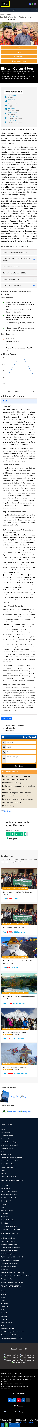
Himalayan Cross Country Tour (11, 1338)
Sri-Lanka (4, 1303)
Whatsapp (20, 57)
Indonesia (4, 1319)
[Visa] (11, 1412)
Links (3, 1170)
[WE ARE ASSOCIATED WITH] (11, 1355)
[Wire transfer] (26, 1412)
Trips (3, 1151)
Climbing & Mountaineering (10, 1247)
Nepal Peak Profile (7, 1220)
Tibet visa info (9, 789)
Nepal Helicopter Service (9, 1251)
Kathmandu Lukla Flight (9, 1226)
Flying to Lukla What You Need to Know (18, 799)
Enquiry (19, 52)
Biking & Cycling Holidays (10, 1260)
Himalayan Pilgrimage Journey (11, 1158)
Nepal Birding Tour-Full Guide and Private (17, 893)
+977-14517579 (18, 1384)
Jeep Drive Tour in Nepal (9, 1145)
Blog (2, 1207)
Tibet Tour (4, 1269)
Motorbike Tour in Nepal (9, 1263)
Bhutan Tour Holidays (8, 1266)
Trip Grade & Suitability (12, 783)
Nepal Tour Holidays (8, 1241)
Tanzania (4, 1316)
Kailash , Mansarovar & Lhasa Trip (12, 1273)
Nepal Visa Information (9, 1195)
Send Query (19, 766)
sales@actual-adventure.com (12, 1386)
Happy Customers (7, 1210)
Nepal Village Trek (7, 1164)
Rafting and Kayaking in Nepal (12, 1257)
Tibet (3, 1297)
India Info (4, 1213)
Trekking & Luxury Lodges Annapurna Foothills (19, 998)
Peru (2, 1325)
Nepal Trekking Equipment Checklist (17, 793)
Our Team (4, 1185)
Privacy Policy (9, 806)
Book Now (19, 48)
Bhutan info (5, 1204)
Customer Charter (7, 1136)
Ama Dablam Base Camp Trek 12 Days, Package (17, 962)
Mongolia (4, 1313)
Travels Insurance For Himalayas (15, 779)
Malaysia (4, 1310)
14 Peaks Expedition (8, 1329)
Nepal (8, 15)
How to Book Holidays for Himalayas (17, 776)
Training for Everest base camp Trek (17, 796)
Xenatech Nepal (26, 1422)
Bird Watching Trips (8, 1254)
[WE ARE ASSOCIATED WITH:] (11, 1357)
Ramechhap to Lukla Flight (10, 1229)
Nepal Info (4, 1217)
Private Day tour (7, 1279)
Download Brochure (7, 1148)
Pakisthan (4, 1307)
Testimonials (5, 1188)
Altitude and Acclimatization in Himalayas (19, 786)
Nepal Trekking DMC (8, 1167)
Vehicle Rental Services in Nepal (12, 1282)
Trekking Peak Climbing (9, 1244)
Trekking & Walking (8, 1238)
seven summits (6, 1322)
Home (2, 15)
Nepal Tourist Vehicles (8, 1176)
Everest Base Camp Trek (9, 1161)
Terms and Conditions (8, 1139)
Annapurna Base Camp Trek (18, 1032)
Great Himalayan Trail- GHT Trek (12, 1332)
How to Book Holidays (9, 1142)
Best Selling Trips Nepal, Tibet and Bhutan (16, 17)
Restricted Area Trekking (9, 1335)
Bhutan (3, 1294)
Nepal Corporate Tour (16, 928)
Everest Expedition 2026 (17, 1067)
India (3, 1300)
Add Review (6, 719)
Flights (3, 1173)
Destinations (5, 1132)
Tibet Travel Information (9, 1198)
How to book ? (14, 1425)
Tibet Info (4, 1223)
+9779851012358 (19, 61)
